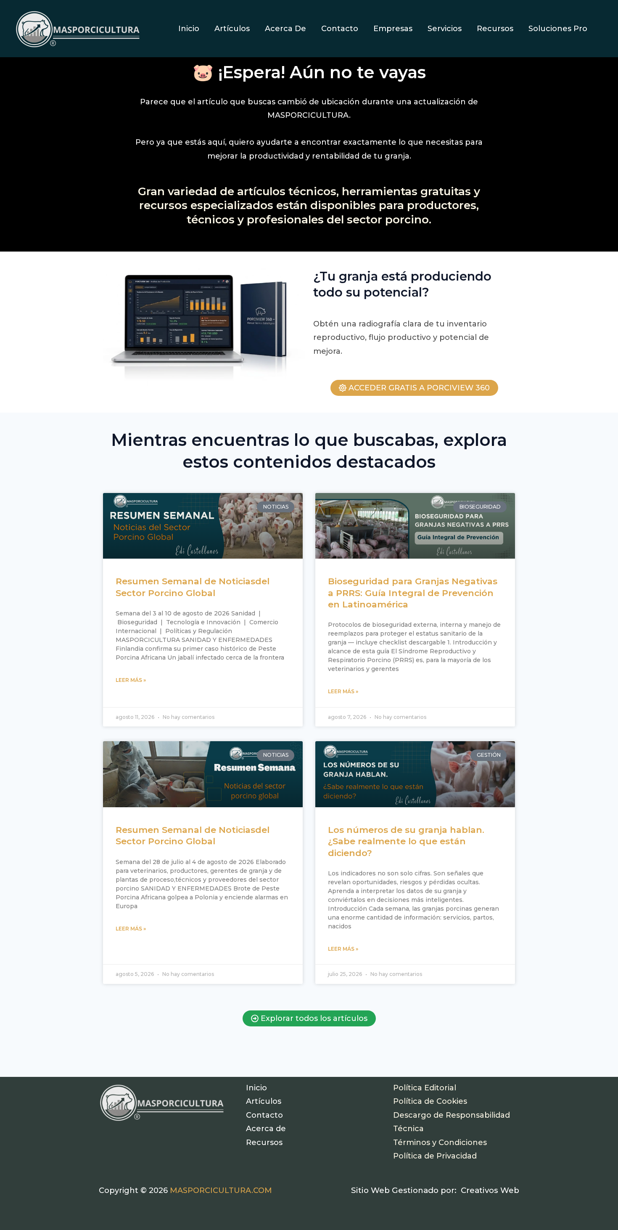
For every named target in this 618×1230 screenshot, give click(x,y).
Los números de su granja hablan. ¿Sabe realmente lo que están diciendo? (406, 841)
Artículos (263, 1101)
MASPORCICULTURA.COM (221, 1190)
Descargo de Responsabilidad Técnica (451, 1122)
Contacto (264, 1115)
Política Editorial (424, 1087)
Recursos (264, 1142)
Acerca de (266, 1128)
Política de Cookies (430, 1101)
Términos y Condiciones (440, 1142)
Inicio (256, 1087)
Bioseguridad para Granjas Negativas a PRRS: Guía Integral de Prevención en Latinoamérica (412, 593)
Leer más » (131, 680)
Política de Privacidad (435, 1156)
